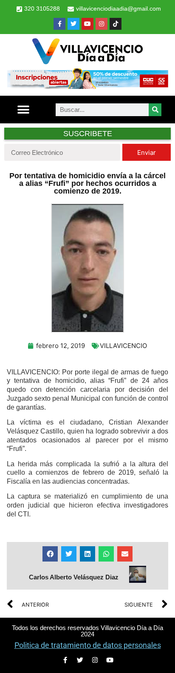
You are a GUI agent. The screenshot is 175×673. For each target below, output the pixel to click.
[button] (23, 109)
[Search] (155, 109)
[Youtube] (87, 24)
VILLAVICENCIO (123, 346)
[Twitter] (73, 24)
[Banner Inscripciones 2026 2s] (87, 86)
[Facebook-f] (59, 24)
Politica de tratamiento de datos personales (87, 645)
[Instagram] (101, 24)
